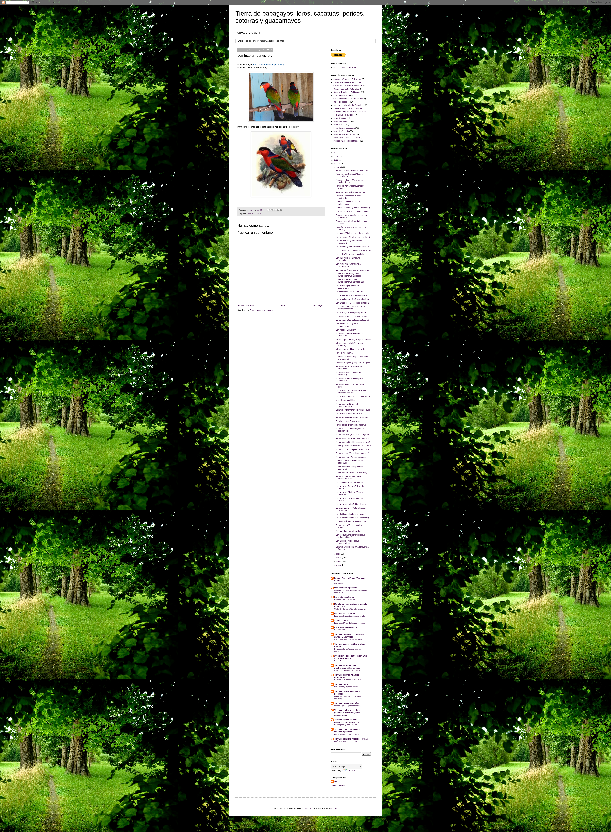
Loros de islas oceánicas (344, 128)
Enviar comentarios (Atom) (261, 310)
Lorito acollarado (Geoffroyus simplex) (352, 299)
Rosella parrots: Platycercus (348, 421)
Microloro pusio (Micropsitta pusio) (350, 349)
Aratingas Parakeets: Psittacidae (347, 82)
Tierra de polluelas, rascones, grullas (351, 739)
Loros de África (339, 118)
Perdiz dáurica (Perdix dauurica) (346, 734)
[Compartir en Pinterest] (280, 210)
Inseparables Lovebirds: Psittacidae (348, 105)
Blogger (333, 808)
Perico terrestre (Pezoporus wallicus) (352, 417)
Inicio (283, 306)
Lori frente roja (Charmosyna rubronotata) (348, 265)
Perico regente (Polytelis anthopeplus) (352, 453)
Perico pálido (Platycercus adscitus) (351, 425)
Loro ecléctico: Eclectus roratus (349, 292)
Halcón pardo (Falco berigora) (346, 725)
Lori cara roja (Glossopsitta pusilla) (351, 313)
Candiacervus (339, 630)
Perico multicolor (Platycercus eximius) (352, 438)
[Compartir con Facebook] (277, 210)
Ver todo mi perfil (338, 786)
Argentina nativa (341, 620)
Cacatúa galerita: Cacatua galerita (350, 192)
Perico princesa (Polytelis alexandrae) (352, 449)
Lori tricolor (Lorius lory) (346, 330)
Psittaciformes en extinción (344, 67)
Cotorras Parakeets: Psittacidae (347, 92)
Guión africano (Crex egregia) (345, 741)
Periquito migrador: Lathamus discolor (352, 316)
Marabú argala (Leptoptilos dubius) (347, 706)
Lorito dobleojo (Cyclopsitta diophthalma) (347, 287)
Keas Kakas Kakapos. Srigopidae (347, 108)
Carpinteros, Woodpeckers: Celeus (348, 680)
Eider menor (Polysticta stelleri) (346, 687)
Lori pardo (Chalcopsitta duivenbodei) (352, 233)
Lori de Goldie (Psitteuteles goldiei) (351, 514)
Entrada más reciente (247, 306)
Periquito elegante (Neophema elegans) (353, 363)
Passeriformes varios (342, 661)
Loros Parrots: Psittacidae (344, 134)
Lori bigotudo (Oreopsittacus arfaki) (351, 414)
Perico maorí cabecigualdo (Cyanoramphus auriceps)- (348, 275)
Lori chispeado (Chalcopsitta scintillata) (353, 237)
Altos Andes (338, 583)
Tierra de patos (341, 684)
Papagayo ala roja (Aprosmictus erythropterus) (349, 181)
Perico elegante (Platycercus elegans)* (352, 435)
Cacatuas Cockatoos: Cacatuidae (347, 86)
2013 (336, 160)
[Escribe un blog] (271, 210)
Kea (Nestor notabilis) (345, 400)
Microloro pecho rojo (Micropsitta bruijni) (353, 339)
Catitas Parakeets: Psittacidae (346, 89)
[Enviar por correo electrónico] (268, 210)
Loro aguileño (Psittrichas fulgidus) (351, 521)
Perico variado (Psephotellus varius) (351, 473)
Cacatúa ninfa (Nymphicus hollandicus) (353, 410)
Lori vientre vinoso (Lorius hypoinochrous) (347, 325)
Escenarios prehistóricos (345, 627)
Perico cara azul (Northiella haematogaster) (347, 405)
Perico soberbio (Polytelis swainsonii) (352, 457)
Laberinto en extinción (344, 597)
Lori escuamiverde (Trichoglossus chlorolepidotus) (350, 536)
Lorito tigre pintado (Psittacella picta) (351, 504)
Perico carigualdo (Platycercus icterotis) (353, 442)
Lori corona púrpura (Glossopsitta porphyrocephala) (350, 308)
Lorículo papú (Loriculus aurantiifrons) (352, 320)
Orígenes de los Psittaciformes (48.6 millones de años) (261, 41)
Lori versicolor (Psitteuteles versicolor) (352, 518)
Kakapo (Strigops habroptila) (348, 531)
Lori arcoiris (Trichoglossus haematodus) (347, 542)
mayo (338, 167)
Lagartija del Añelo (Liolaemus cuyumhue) (350, 623)
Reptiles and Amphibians (345, 588)
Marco (337, 781)
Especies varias (340, 715)
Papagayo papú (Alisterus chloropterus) (353, 170)
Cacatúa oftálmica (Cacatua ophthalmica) (348, 203)
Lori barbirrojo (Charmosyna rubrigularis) (348, 259)
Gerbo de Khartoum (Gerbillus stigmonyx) (350, 609)
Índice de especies (341, 102)
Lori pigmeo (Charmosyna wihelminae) (352, 270)
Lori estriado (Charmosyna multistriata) (352, 247)
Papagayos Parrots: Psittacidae (346, 138)
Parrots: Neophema (344, 353)
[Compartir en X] (274, 210)
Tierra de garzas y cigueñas (346, 703)
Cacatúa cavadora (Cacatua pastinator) (353, 208)
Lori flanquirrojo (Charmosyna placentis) (353, 250)
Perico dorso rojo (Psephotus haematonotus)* (348, 477)
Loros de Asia (339, 125)
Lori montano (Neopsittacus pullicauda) (353, 396)
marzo (339, 558)
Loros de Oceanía (254, 214)
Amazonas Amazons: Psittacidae (347, 79)
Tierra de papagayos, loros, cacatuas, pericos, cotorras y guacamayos (300, 17)
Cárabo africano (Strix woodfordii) (347, 670)
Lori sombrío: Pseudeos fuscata (349, 482)
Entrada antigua (316, 306)
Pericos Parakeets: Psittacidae (346, 141)
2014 (336, 156)
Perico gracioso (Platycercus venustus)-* (353, 446)
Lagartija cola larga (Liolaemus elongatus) (350, 616)
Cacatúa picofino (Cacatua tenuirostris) (352, 211)
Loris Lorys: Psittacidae (343, 115)
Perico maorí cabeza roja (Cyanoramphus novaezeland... (350, 281)
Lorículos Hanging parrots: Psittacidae (349, 112)
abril (338, 554)
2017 (336, 153)
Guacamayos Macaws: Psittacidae (348, 99)
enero (339, 565)
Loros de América (340, 121)
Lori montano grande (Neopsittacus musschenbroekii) (351, 391)
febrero (339, 561)
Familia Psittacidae (341, 95)
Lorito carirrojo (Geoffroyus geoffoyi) (351, 295)
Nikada (308, 808)
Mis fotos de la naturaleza (345, 613)
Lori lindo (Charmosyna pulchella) (350, 254)
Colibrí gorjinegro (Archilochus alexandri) (350, 639)
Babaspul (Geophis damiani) (345, 599)
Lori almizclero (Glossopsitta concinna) (352, 303)
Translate (352, 770)
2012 (336, 164)
